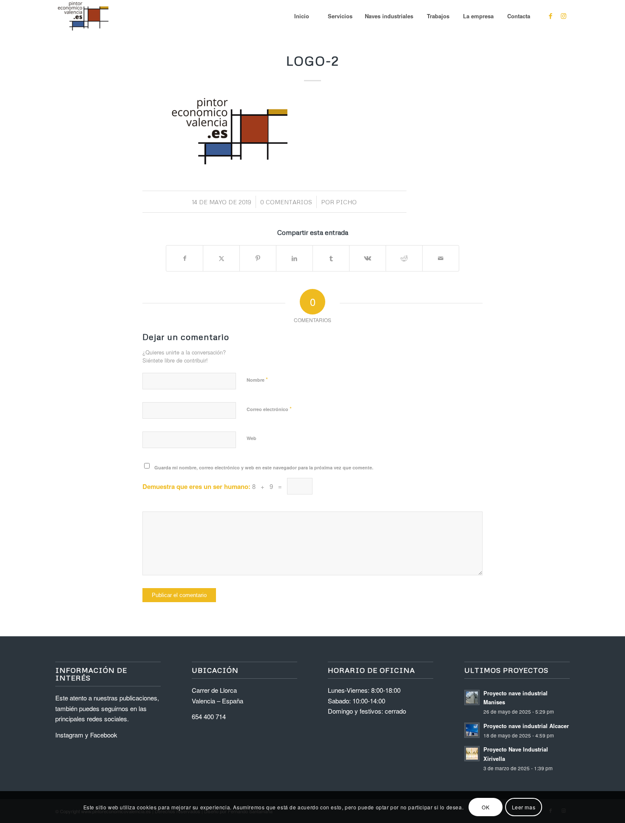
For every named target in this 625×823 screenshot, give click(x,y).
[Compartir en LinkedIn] (294, 258)
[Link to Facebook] (550, 15)
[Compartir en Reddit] (404, 258)
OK (485, 806)
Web (251, 438)
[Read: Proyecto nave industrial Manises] (472, 697)
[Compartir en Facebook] (184, 258)
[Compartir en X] (221, 258)
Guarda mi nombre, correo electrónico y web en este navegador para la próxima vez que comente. (263, 467)
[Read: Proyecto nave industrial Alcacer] (472, 730)
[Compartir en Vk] (367, 258)
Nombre (257, 379)
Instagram (69, 734)
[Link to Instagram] (563, 15)
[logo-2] (83, 16)
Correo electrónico (269, 409)
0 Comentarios (286, 202)
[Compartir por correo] (441, 258)
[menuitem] (301, 16)
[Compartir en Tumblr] (331, 258)
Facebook (103, 734)
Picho (346, 202)
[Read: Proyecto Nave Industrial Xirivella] (472, 753)
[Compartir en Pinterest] (258, 258)
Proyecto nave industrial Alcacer (526, 726)
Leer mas (524, 806)
